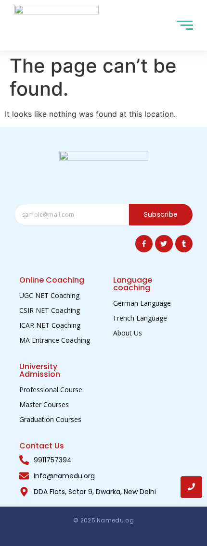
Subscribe (161, 214)
